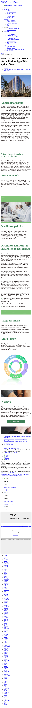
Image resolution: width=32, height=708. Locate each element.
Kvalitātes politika (11, 30)
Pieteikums (6, 31)
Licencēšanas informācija (13, 28)
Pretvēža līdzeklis (11, 38)
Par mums (6, 9)
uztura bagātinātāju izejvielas (8, 474)
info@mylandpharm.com (10, 447)
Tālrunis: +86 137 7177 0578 (8, 1)
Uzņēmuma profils (11, 12)
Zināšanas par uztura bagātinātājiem (15, 49)
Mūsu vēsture (10, 14)
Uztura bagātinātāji (11, 21)
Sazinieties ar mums (8, 50)
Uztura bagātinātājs (11, 41)
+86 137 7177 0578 (8, 501)
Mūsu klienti (10, 17)
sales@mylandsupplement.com (11, 448)
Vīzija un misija (11, 16)
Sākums (6, 8)
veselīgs (17, 474)
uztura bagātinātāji (13, 475)
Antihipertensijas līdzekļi (13, 39)
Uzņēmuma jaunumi (12, 46)
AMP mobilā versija (13, 472)
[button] (16, 421)
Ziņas (5, 45)
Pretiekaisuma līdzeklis (12, 37)
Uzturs (20, 475)
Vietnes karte (4, 472)
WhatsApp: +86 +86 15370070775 (9, 2)
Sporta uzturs (10, 32)
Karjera (8, 10)
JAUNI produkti (11, 20)
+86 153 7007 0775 (8, 504)
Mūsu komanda (10, 13)
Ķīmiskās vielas (4, 475)
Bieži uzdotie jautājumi (12, 42)
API (8, 24)
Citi (8, 25)
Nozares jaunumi (11, 48)
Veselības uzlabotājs (12, 23)
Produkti (6, 19)
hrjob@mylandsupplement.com (21, 413)
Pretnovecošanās (11, 34)
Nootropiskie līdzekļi (12, 35)
